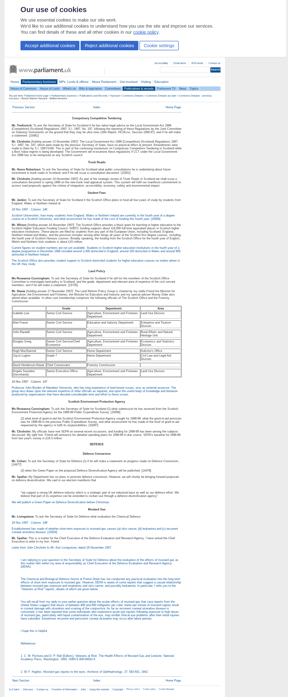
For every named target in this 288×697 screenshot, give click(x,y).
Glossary (28, 689)
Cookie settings (159, 45)
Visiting (146, 82)
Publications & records (139, 88)
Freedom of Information (64, 689)
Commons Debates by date (161, 95)
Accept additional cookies (50, 45)
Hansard (115, 95)
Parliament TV (166, 88)
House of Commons (23, 88)
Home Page (173, 107)
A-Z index (14, 689)
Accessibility (161, 63)
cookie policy (145, 32)
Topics (194, 88)
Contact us (214, 63)
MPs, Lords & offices (73, 82)
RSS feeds (197, 63)
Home (15, 82)
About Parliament (104, 82)
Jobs (83, 689)
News (182, 88)
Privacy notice (133, 689)
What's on (69, 88)
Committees (113, 88)
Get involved (128, 82)
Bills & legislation (90, 88)
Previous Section (23, 107)
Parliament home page (36, 95)
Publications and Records (94, 95)
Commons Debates (133, 95)
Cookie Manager (166, 689)
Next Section (20, 680)
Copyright (117, 689)
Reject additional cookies (109, 45)
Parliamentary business (39, 82)
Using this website (99, 689)
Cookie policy (149, 689)
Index (96, 107)
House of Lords (50, 88)
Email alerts (179, 63)
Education (161, 82)
